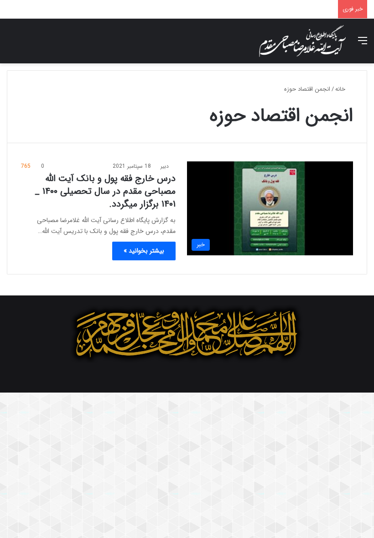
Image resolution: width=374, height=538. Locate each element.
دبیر (165, 166)
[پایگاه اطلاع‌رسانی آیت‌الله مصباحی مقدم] (302, 41)
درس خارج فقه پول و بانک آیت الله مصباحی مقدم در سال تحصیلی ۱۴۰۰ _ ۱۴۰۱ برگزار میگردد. (105, 191)
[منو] (362, 44)
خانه (341, 89)
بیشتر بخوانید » (144, 251)
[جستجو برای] (11, 44)
